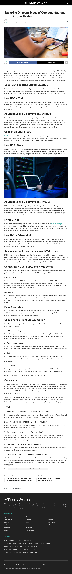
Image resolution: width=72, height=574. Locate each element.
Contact (18, 565)
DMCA (25, 565)
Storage (45, 468)
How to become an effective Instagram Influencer (18, 540)
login (10, 488)
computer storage (56, 224)
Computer (11, 468)
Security (50, 519)
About (11, 565)
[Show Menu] (5, 2)
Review (50, 517)
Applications (8, 519)
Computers (11, 8)
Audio (6, 525)
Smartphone (51, 522)
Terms (38, 565)
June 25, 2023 (19, 23)
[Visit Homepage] (36, 2)
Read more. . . (46, 508)
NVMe (34, 468)
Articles (6, 522)
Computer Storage (21, 468)
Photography (30, 530)
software (50, 525)
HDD (29, 468)
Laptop (28, 525)
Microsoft (29, 527)
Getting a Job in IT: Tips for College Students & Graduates (20, 546)
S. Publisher (9, 23)
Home (5, 8)
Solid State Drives (10, 136)
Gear (27, 522)
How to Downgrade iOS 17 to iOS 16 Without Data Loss (19, 549)
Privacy (31, 565)
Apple (6, 517)
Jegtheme (38, 568)
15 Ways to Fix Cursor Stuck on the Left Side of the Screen (20, 552)
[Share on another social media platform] (66, 62)
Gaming (28, 519)
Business (7, 527)
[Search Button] (67, 2)
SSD (39, 468)
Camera (6, 530)
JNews (9, 568)
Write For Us (46, 565)
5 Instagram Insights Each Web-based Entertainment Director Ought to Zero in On (27, 543)
